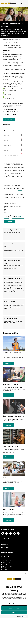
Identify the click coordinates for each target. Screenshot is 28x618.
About (2, 550)
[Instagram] (6, 533)
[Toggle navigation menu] (25, 4)
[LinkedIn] (18, 533)
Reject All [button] (14, 612)
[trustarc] (24, 617)
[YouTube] (10, 533)
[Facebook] (2, 533)
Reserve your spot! (8, 119)
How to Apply (4, 544)
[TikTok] (14, 533)
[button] (25, 573)
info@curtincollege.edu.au (9, 563)
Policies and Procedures (7, 552)
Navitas (20, 190)
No (5, 212)
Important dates (5, 547)
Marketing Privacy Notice (18, 218)
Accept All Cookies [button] (14, 608)
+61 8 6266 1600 (6, 560)
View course (8, 363)
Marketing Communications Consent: (13, 206)
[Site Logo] (8, 3)
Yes (5, 209)
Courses (3, 542)
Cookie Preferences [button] (14, 604)
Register (10, 221)
